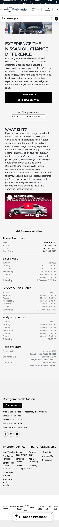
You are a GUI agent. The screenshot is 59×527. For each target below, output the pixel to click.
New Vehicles (9, 452)
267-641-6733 (50, 242)
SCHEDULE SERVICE (28, 99)
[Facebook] (5, 434)
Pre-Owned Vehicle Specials (8, 482)
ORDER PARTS (28, 94)
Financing (35, 446)
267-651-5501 (50, 245)
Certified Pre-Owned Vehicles (9, 465)
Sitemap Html (41, 507)
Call (30, 231)
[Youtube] (17, 434)
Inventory (9, 446)
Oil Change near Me (28, 112)
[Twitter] (11, 434)
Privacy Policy (20, 507)
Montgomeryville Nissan (9, 507)
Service (20, 446)
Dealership (49, 446)
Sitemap (33, 507)
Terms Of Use (26, 507)
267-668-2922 (49, 248)
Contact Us (14, 405)
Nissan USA (56, 507)
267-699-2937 (49, 251)
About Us (46, 452)
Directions (47, 460)
